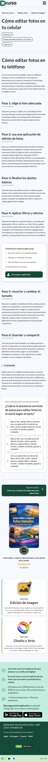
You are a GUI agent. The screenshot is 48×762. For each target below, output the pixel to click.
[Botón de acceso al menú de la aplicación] (44, 3)
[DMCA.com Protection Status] (24, 747)
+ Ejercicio (7, 44)
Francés (23, 736)
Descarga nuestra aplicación (16, 705)
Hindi (30, 736)
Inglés (5, 736)
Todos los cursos (8, 13)
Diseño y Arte (22, 13)
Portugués (14, 736)
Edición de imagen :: (38, 13)
